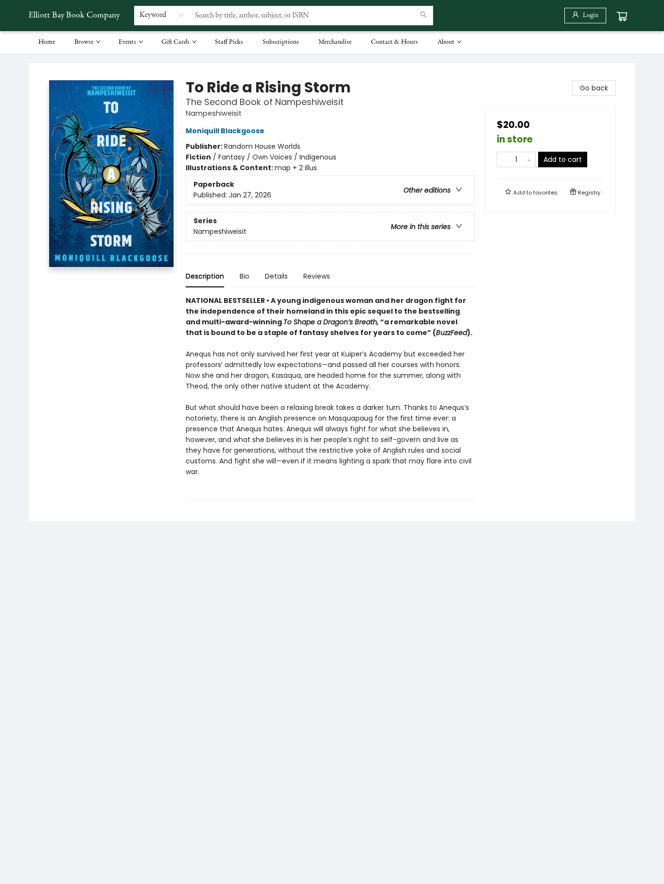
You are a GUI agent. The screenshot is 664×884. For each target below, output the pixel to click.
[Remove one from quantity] (503, 159)
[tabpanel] (330, 397)
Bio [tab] (244, 276)
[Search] (423, 15)
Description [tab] (205, 276)
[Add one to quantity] (529, 159)
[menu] (332, 42)
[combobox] (162, 15)
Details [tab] (276, 276)
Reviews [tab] (316, 276)
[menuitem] (47, 42)
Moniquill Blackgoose (225, 131)
